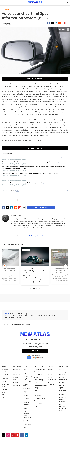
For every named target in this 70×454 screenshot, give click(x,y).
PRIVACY (4, 389)
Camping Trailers (26, 392)
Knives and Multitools (26, 403)
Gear (24, 369)
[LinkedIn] (56, 23)
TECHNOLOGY (38, 366)
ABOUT (4, 372)
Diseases (62, 402)
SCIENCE (61, 369)
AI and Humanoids (39, 369)
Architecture (16, 369)
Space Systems (17, 385)
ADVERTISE (5, 384)
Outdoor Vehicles (25, 372)
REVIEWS (4, 381)
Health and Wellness (62, 409)
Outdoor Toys (27, 376)
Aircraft (50, 369)
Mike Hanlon (16, 216)
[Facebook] (48, 23)
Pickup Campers (26, 412)
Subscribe (35, 351)
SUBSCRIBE (5, 369)
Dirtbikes (26, 395)
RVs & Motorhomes (27, 416)
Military (15, 380)
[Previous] (4, 266)
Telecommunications (40, 401)
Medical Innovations (62, 405)
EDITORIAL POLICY (5, 375)
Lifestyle (36, 388)
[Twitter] (52, 23)
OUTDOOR (26, 366)
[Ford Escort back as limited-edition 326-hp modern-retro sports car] (35, 256)
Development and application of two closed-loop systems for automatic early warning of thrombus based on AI (31, 173)
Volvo (22, 200)
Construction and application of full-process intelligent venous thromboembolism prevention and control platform (31, 157)
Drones (36, 377)
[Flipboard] (63, 23)
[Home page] (35, 3)
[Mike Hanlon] (5, 218)
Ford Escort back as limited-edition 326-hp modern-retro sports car (34, 271)
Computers (37, 372)
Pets (35, 393)
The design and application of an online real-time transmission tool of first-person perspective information (29, 162)
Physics (61, 382)
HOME (4, 366)
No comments (43, 207)
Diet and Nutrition (61, 394)
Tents (25, 427)
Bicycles (50, 374)
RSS (3, 395)
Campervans (27, 388)
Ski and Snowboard (26, 421)
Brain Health (63, 390)
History (36, 382)
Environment (63, 380)
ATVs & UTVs (27, 381)
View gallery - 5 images (35, 79)
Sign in (6, 313)
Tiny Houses (27, 379)
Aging (61, 388)
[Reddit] (59, 23)
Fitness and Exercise (62, 398)
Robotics (15, 382)
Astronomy (62, 374)
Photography (38, 395)
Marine (50, 377)
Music (36, 390)
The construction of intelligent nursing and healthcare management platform (22, 178)
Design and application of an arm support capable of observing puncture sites (22, 183)
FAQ (3, 397)
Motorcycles (52, 380)
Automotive (5, 9)
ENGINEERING (17, 366)
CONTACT (5, 392)
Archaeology (63, 372)
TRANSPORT (52, 366)
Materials (15, 377)
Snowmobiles (27, 424)
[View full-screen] (68, 29)
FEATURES (5, 379)
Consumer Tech (39, 374)
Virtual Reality (38, 403)
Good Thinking (38, 380)
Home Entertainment (40, 385)
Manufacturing (17, 374)
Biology (61, 377)
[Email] (66, 23)
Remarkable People (40, 398)
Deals (36, 406)
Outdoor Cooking (25, 408)
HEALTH (61, 385)
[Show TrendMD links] (67, 190)
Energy (15, 372)
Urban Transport (51, 383)
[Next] (65, 266)
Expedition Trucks (26, 399)
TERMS (4, 387)
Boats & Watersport (26, 385)
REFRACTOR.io (63, 366)
